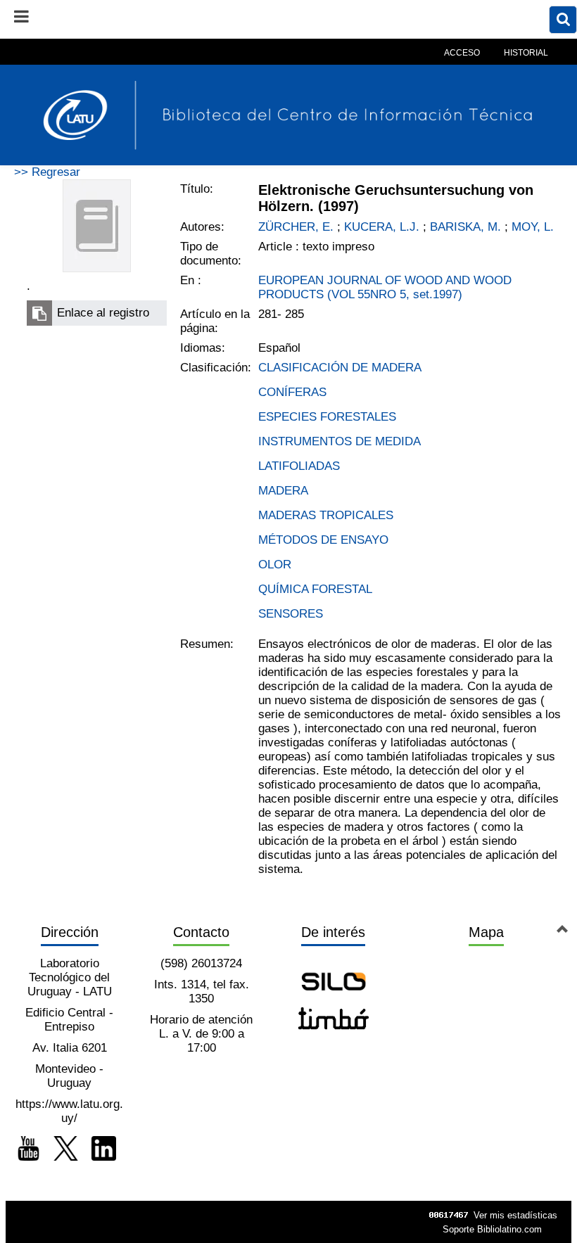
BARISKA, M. (465, 227)
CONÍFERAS (292, 392)
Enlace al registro (103, 312)
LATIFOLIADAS (299, 466)
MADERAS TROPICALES (325, 515)
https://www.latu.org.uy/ (69, 1111)
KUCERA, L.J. (381, 227)
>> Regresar (47, 172)
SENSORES (290, 613)
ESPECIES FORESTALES (327, 416)
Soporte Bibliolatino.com (492, 1229)
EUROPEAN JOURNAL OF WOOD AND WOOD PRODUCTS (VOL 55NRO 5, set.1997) (385, 287)
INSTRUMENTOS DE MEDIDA (339, 441)
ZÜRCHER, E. (296, 227)
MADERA (283, 490)
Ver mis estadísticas (515, 1215)
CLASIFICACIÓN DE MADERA (339, 367)
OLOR (274, 564)
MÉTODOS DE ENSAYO (323, 540)
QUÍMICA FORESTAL (315, 589)
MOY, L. (533, 227)
